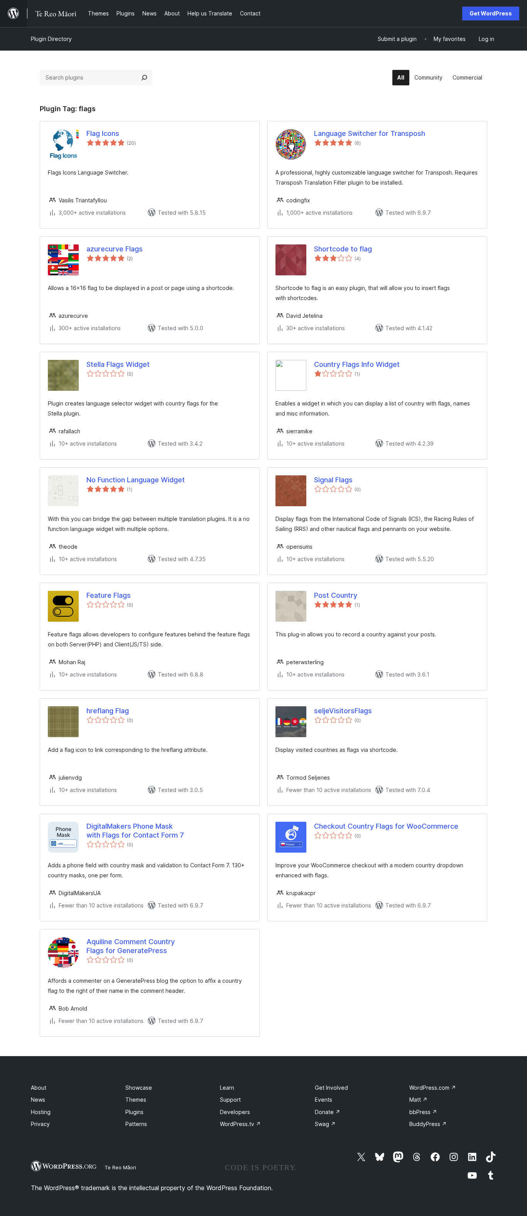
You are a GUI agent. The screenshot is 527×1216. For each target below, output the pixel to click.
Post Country (335, 595)
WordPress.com (432, 1087)
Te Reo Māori (120, 1167)
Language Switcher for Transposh (369, 133)
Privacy (40, 1124)
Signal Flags (333, 480)
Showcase (138, 1087)
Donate (327, 1112)
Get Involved (331, 1087)
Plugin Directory (51, 39)
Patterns (136, 1124)
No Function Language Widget (135, 480)
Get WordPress (491, 13)
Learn (227, 1087)
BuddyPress (428, 1124)
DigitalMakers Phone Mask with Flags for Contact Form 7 (135, 830)
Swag (325, 1124)
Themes (135, 1099)
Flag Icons (102, 133)
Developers (235, 1112)
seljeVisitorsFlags (343, 711)
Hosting (41, 1112)
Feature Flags (108, 595)
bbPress (423, 1112)
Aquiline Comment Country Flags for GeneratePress (130, 946)
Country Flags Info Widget (357, 364)
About (38, 1087)
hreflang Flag (107, 711)
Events (323, 1099)
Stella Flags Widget (118, 364)
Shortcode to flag (343, 249)
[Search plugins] (144, 77)
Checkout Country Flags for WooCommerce (386, 826)
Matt (418, 1099)
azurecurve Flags (114, 249)
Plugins (134, 1112)
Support (230, 1099)
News (38, 1099)
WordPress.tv (240, 1124)
